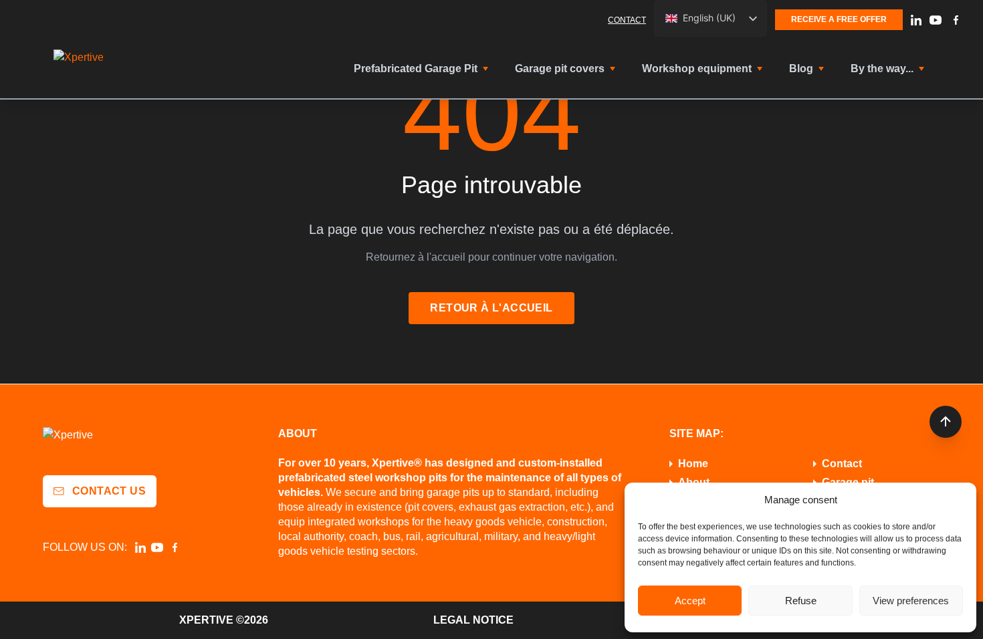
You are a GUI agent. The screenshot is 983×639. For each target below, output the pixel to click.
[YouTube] (936, 20)
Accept (690, 600)
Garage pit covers (560, 68)
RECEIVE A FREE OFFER (839, 19)
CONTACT (627, 20)
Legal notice (473, 620)
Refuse (800, 600)
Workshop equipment (697, 68)
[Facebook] (956, 20)
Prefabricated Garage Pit (415, 68)
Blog (801, 68)
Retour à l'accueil (491, 307)
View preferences (911, 600)
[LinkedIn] (916, 20)
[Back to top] (946, 422)
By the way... (882, 68)
